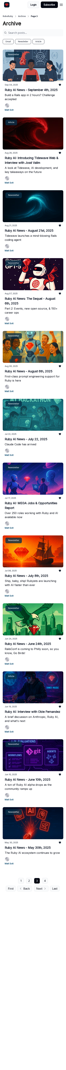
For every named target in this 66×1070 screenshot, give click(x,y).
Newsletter (23, 41)
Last (54, 888)
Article (38, 41)
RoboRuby (8, 16)
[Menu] (61, 4)
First (11, 888)
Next (39, 888)
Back (26, 888)
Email (8, 41)
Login (33, 4)
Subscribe (49, 4)
